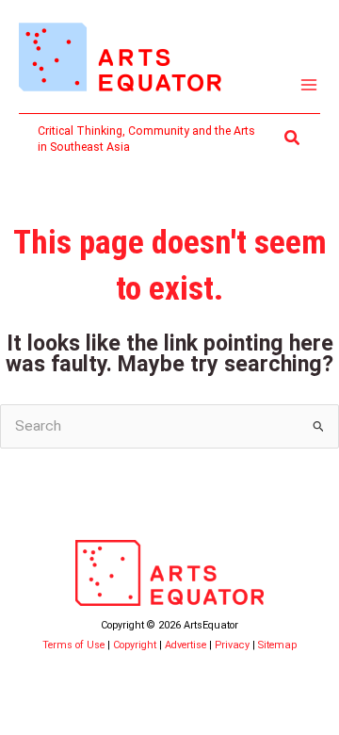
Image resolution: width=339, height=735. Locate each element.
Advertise (185, 645)
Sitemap (277, 645)
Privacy (232, 645)
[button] (292, 138)
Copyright (134, 645)
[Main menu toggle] (309, 85)
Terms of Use (73, 645)
